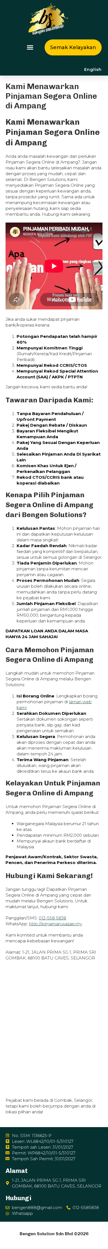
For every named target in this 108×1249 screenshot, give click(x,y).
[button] (30, 47)
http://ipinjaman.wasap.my (55, 923)
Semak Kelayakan (73, 47)
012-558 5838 (52, 918)
